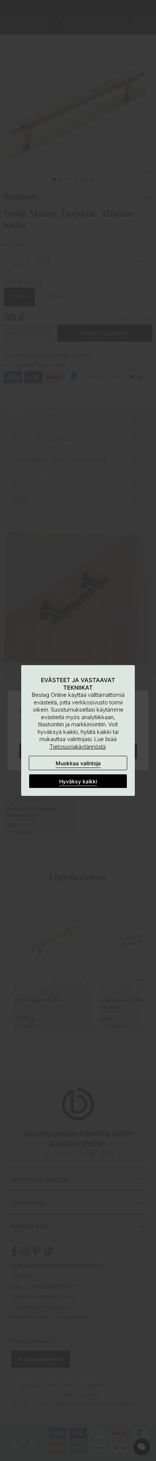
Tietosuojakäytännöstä (78, 746)
